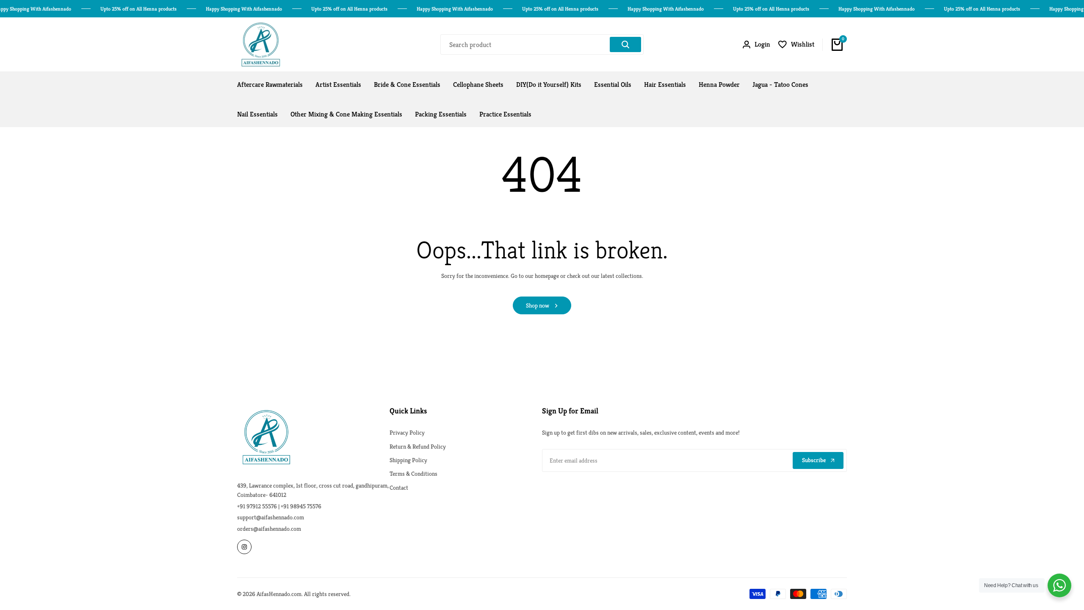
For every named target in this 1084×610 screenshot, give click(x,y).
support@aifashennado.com (270, 517)
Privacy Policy (407, 432)
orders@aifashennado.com (269, 528)
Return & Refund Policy (418, 446)
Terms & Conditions (413, 473)
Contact (399, 487)
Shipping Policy (408, 460)
